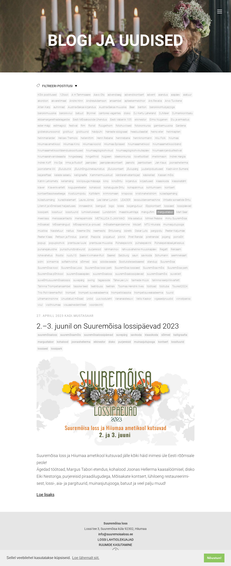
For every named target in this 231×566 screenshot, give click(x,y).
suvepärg (78, 280)
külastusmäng (46, 200)
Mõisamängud (61, 224)
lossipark (43, 212)
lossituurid (71, 212)
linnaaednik (85, 206)
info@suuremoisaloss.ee (115, 534)
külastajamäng (168, 193)
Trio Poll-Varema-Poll (50, 292)
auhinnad (59, 107)
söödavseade (108, 261)
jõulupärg (132, 169)
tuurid (169, 292)
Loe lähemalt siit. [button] (85, 558)
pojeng (166, 237)
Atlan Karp (44, 107)
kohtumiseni (154, 187)
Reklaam (176, 249)
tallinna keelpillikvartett (166, 280)
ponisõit (178, 237)
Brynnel (91, 113)
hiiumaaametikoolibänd (167, 144)
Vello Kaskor (143, 298)
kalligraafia (80, 175)
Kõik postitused (47, 94)
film (83, 125)
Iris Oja (58, 162)
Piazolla (95, 237)
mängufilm (147, 212)
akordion (43, 100)
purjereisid (94, 249)
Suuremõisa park (177, 267)
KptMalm (94, 193)
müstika (42, 230)
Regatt (164, 249)
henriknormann (142, 138)
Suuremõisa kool (48, 267)
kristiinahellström (146, 193)
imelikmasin (159, 156)
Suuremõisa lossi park (98, 267)
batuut (79, 113)
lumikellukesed (90, 212)
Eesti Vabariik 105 (121, 119)
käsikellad (149, 175)
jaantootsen (145, 162)
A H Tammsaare (81, 94)
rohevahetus (45, 255)
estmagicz (59, 125)
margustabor (165, 212)
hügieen (106, 156)
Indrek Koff (44, 162)
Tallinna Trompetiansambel (54, 286)
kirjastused (146, 181)
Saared (111, 255)
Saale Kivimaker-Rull (92, 255)
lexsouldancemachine (147, 200)
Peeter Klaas (45, 237)
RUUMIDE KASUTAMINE (115, 545)
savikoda (146, 255)
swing (91, 280)
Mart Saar (181, 212)
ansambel (115, 100)
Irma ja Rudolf (73, 162)
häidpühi (97, 131)
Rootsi (60, 255)
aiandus (163, 94)
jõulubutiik (64, 169)
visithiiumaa (53, 304)
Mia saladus (135, 218)
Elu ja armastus (180, 119)
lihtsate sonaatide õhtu (177, 200)
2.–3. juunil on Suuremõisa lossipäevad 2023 (109, 326)
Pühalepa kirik (124, 243)
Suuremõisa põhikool (50, 274)
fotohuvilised (124, 125)
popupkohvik (57, 243)
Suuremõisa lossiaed (127, 267)
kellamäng (67, 181)
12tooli (64, 94)
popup (42, 243)
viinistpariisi (183, 298)
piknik (121, 237)
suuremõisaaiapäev (78, 274)
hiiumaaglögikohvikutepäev (132, 150)
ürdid (90, 298)
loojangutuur (134, 206)
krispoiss (127, 193)
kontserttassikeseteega (51, 193)
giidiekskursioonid (49, 131)
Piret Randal (135, 237)
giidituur (68, 131)
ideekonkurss (123, 156)
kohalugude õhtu (114, 187)
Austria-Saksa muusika (112, 107)
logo (111, 206)
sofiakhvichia (69, 261)
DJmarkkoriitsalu (182, 113)
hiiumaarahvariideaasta (51, 156)
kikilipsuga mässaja (88, 181)
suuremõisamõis (157, 274)
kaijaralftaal (44, 175)
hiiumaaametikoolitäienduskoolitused (60, 150)
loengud (101, 206)
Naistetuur (57, 230)
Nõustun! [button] (214, 558)
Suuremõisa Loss (71, 267)
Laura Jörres (86, 200)
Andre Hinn (76, 100)
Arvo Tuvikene (173, 100)
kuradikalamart (67, 200)
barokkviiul (65, 113)
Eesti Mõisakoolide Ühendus (90, 119)
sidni (41, 261)
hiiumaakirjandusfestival (167, 150)
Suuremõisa (167, 261)
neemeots (99, 230)
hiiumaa (173, 138)
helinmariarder (46, 138)
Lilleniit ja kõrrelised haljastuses (57, 206)
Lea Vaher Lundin (107, 200)
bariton (142, 107)
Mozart (137, 224)
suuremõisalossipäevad (129, 274)
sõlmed (84, 261)
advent (151, 94)
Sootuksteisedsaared (131, 261)
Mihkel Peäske (153, 218)
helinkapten (173, 131)
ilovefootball (141, 156)
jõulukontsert (116, 169)
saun (135, 255)
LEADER (126, 200)
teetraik (110, 286)
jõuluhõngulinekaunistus (89, 169)
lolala (120, 206)
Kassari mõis (165, 175)
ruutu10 (71, 255)
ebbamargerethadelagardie (54, 119)
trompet (70, 292)
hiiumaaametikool (139, 144)
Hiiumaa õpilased (114, 144)
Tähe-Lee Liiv (120, 280)
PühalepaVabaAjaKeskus (169, 243)
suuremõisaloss (102, 274)
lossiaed (169, 206)
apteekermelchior (135, 100)
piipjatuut (109, 237)
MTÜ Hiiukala (152, 224)
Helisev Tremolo (68, 138)
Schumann (161, 255)
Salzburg (123, 255)
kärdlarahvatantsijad (128, 175)
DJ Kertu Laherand (145, 113)
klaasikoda (162, 181)
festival (73, 125)
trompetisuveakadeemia (148, 292)
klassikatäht (179, 181)
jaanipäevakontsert (111, 162)
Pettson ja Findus (65, 237)
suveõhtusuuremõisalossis (54, 280)
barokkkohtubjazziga (162, 107)
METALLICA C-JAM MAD (110, 218)
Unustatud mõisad (72, 298)
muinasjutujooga (173, 224)
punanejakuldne (47, 249)
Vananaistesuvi (124, 298)
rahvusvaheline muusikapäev (139, 249)
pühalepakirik (143, 243)
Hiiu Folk (160, 138)
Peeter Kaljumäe (175, 230)
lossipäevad (184, 206)
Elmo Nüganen (159, 119)
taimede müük (140, 280)
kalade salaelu (62, 175)
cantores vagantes (110, 113)
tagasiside (104, 280)
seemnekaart (179, 255)
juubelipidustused (152, 169)
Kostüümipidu (77, 193)
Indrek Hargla (177, 156)
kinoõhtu (117, 181)
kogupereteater (77, 187)
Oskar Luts (141, 230)
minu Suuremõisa (176, 218)
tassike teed (81, 286)
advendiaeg (114, 94)
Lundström (109, 212)
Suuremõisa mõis (153, 267)
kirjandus (131, 181)
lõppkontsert (153, 206)
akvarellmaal (58, 100)
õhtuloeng (115, 230)
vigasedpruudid (163, 298)
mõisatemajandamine (117, 224)
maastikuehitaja (128, 212)
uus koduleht (104, 298)
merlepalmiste (83, 218)
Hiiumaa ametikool (49, 144)
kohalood (95, 187)
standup (152, 261)
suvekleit (175, 274)
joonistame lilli (46, 169)
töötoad (151, 286)
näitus (70, 230)
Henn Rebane (105, 138)
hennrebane (123, 138)
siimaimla (52, 261)
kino (106, 181)
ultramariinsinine (48, 298)
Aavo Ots (99, 94)
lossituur (57, 212)
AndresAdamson (96, 100)
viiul (40, 304)
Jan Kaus (160, 162)
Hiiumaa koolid (92, 144)
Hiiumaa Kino (71, 144)
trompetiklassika (121, 292)
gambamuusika (163, 125)
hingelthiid (92, 156)
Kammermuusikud (101, 175)
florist (91, 125)
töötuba (164, 286)
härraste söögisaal (116, 131)
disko (127, 113)
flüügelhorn (106, 125)
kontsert (170, 187)
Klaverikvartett (56, 187)
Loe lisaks (45, 494)
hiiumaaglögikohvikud (99, 150)
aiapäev (175, 94)
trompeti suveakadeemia (93, 292)
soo (94, 261)
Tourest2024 (179, 286)
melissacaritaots (62, 218)
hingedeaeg (76, 156)
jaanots (130, 162)
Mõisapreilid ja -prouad (86, 224)
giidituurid (82, 131)
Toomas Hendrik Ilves (131, 286)
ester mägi (44, 125)
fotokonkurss (143, 125)
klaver (41, 187)
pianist (84, 237)
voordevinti (96, 304)
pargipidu (156, 230)
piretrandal (152, 237)
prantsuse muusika (100, 243)
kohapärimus (135, 187)
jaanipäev (91, 162)
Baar (132, 107)
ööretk (128, 230)
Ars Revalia (155, 100)
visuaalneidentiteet (75, 304)
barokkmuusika (47, 113)
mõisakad (43, 224)
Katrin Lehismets (48, 181)
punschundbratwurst (72, 249)
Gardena (181, 125)
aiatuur (187, 94)
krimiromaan (110, 193)
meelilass (43, 218)
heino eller (157, 131)
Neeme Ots (83, 230)
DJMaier (164, 113)
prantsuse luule (77, 243)
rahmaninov (111, 249)
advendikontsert (134, 94)
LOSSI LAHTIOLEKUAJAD (116, 539)
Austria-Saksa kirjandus (82, 107)
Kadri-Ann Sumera (177, 169)
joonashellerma (178, 162)
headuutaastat (139, 131)
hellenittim (87, 138)
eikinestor (140, 119)
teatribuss (97, 286)
